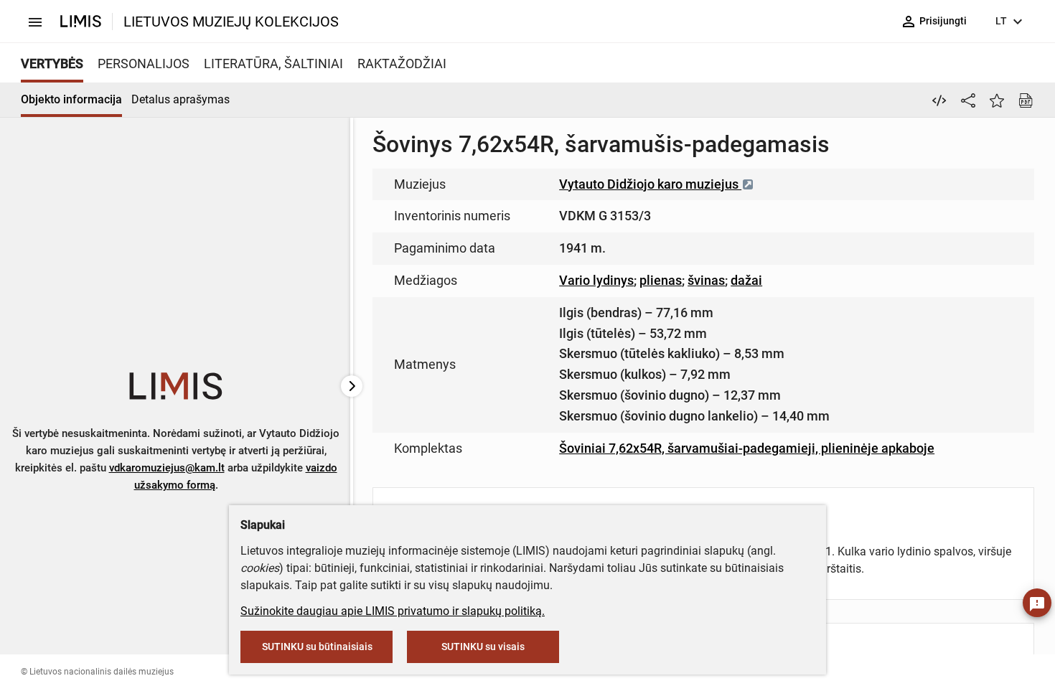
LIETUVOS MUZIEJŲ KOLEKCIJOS (231, 21)
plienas (660, 280)
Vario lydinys (596, 280)
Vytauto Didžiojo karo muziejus (650, 184)
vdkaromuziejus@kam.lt (167, 467)
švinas (706, 280)
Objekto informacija (71, 99)
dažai (746, 280)
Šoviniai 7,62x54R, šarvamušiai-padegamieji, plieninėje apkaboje (746, 448)
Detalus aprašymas (180, 99)
